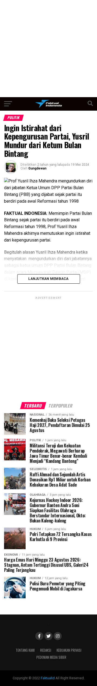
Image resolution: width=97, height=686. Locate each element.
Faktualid (48, 678)
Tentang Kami (25, 650)
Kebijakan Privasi (69, 650)
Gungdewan (37, 168)
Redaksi (45, 650)
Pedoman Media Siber (51, 657)
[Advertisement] (48, 48)
